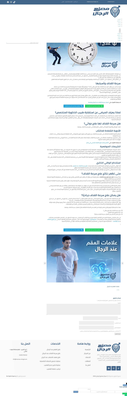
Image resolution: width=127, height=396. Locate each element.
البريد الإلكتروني (117, 323)
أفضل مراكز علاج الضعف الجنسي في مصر (97, 142)
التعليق (119, 303)
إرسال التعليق (117, 334)
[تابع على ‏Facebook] (8, 2)
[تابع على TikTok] (14, 2)
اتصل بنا (119, 26)
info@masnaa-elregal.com (92, 1)
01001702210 (23, 355)
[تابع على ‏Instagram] (11, 2)
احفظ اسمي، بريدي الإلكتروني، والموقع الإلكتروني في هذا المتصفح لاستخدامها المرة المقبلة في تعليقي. (99, 331)
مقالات (118, 290)
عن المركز (119, 21)
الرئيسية (119, 19)
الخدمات (119, 23)
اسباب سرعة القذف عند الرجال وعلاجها (98, 102)
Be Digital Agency (11, 376)
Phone (126, 395)
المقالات (119, 24)
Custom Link (124, 393)
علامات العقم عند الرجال (113, 286)
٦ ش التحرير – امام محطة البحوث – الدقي (18, 350)
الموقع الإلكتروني (117, 328)
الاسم (119, 318)
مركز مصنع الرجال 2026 (100, 376)
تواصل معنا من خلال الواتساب (94, 106)
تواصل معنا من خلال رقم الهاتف (73, 106)
